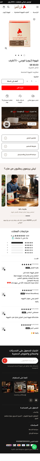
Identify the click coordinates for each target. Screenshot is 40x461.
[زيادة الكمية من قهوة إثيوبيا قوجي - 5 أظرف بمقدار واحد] (27, 81)
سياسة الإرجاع (33, 433)
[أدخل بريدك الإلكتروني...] (4, 360)
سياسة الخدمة (33, 429)
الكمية (36, 77)
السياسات (34, 425)
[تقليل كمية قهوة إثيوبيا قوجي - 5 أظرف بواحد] (36, 81)
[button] (4, 7)
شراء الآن (20, 88)
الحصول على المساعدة (29, 408)
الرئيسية (35, 12)
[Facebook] (36, 400)
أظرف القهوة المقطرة (21, 12)
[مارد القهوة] (20, 7)
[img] (26, 264)
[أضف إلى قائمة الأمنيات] (34, 19)
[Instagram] (31, 400)
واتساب (35, 412)
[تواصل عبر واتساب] (34, 446)
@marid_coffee (20, 395)
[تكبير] (6, 48)
